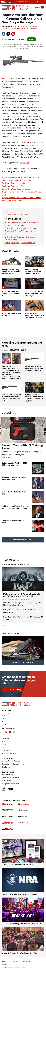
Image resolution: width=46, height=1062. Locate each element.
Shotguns (29, 599)
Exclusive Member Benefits (11, 778)
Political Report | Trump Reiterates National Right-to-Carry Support (15, 507)
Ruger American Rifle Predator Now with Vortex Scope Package (22, 224)
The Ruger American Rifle (12, 186)
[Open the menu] (42, 7)
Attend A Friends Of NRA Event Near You (19, 953)
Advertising (5, 713)
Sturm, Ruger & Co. (10, 78)
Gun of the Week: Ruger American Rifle (18, 189)
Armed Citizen (6, 750)
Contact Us (5, 716)
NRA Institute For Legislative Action (13, 764)
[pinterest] (13, 32)
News (3, 28)
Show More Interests (28, 662)
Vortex (26, 142)
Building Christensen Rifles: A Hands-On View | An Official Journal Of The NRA (34, 398)
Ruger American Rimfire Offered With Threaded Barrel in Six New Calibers (21, 199)
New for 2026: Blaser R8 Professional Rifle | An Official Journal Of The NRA (11, 398)
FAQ (3, 719)
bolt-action (37, 213)
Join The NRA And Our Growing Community (21, 894)
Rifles (8, 28)
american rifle (15, 213)
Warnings (4, 964)
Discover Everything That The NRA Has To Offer (22, 923)
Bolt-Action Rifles (17, 28)
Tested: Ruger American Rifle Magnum (21, 228)
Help (3, 722)
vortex (20, 215)
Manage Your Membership (10, 784)
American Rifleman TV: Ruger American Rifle (20, 177)
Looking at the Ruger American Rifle (17, 180)
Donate (27, 2)
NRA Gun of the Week (9, 753)
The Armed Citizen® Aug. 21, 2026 (13, 521)
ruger (7, 213)
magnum (8, 215)
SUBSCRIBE (12, 690)
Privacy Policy (5, 961)
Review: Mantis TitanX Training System (22, 447)
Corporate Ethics (28, 961)
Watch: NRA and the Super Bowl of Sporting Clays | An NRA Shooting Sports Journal (22, 604)
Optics (26, 28)
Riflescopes (33, 28)
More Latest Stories (28, 540)
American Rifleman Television (15, 564)
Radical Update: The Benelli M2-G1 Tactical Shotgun (14, 464)
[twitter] (8, 32)
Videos (4, 747)
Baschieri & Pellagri (10, 599)
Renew (21, 2)
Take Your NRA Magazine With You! (17, 864)
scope (26, 215)
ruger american (26, 213)
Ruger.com (24, 162)
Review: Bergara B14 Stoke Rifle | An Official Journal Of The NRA (34, 368)
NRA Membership (7, 775)
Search (4, 725)
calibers (14, 215)
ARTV (3, 626)
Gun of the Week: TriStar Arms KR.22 (14, 493)
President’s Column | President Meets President (14, 478)
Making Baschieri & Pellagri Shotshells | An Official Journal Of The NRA (22, 595)
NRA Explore (6, 767)
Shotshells (22, 599)
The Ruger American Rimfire (13, 183)
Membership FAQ (7, 781)
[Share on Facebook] (3, 32)
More (14, 413)
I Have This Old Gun (10, 633)
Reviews (4, 458)
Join (16, 2)
